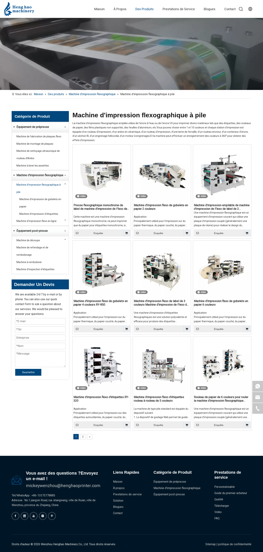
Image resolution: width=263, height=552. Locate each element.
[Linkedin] (24, 516)
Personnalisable (224, 487)
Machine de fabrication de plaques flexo (38, 136)
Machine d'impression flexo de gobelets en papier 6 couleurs (221, 302)
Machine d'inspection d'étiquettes (35, 269)
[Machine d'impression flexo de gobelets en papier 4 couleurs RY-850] (102, 269)
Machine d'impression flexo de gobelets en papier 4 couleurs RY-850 (101, 302)
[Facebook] (15, 516)
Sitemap (210, 544)
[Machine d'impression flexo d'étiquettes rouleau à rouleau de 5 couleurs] (162, 365)
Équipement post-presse (32, 230)
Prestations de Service (179, 9)
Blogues (209, 9)
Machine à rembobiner (29, 262)
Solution (118, 500)
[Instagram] (43, 516)
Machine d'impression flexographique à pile (38, 188)
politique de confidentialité (234, 544)
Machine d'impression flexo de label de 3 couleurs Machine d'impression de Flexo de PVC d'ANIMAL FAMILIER (161, 302)
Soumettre (28, 372)
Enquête (98, 233)
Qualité (218, 499)
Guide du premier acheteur (230, 493)
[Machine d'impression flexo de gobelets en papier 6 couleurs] (222, 269)
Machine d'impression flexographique (39, 175)
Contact (230, 9)
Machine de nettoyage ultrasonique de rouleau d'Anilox (38, 154)
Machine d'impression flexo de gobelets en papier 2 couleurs (161, 206)
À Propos (120, 9)
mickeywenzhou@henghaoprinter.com (63, 485)
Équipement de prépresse (32, 127)
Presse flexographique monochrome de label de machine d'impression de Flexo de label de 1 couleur (100, 207)
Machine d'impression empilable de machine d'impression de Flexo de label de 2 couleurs (222, 207)
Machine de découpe (28, 240)
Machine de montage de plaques (34, 143)
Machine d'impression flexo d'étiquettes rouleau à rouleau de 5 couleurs (159, 398)
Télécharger (221, 505)
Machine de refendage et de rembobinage (32, 251)
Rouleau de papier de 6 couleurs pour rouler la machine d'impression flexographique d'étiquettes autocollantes (221, 399)
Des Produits (144, 9)
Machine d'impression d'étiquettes (38, 213)
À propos (119, 488)
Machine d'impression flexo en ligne (36, 221)
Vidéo (218, 512)
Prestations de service (127, 494)
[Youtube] (33, 516)
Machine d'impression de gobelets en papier (40, 203)
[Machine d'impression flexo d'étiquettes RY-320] (102, 365)
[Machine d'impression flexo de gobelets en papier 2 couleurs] (162, 173)
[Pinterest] (52, 516)
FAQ (217, 518)
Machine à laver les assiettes (32, 165)
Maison (99, 9)
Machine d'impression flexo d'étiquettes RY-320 (101, 398)
